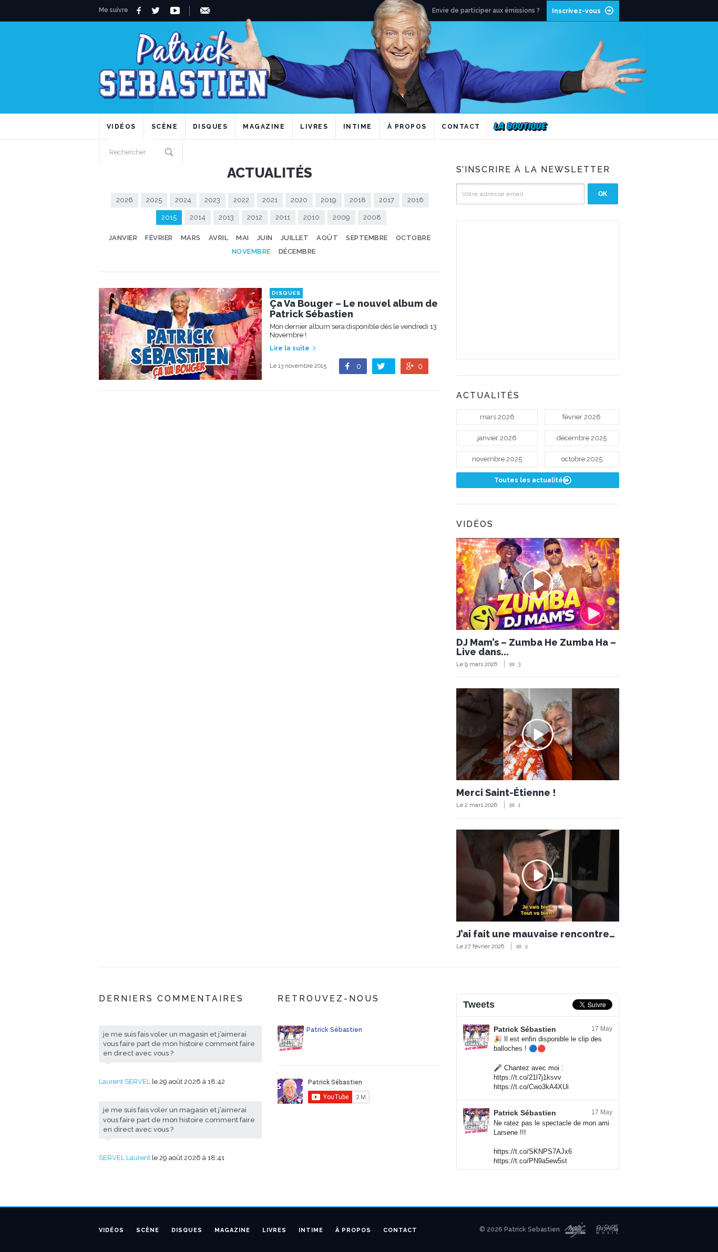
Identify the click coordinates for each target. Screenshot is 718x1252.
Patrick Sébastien (525, 1029)
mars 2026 (497, 417)
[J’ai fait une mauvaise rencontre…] (537, 876)
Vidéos (121, 126)
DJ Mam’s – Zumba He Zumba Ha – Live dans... (536, 647)
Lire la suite (290, 348)
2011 (282, 217)
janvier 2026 (497, 438)
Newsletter (206, 10)
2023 (212, 200)
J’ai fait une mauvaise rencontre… (535, 934)
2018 (358, 200)
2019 (328, 200)
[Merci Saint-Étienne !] (537, 734)
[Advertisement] (538, 288)
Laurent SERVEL (124, 1081)
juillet (295, 238)
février (159, 238)
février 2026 (581, 417)
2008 (372, 217)
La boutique (520, 126)
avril (219, 238)
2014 (198, 217)
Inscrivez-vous (576, 11)
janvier (123, 238)
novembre (251, 251)
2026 (124, 200)
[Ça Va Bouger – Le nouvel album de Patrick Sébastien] (180, 374)
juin (265, 238)
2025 (154, 200)
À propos (407, 126)
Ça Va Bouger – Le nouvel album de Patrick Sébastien (354, 308)
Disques (210, 126)
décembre (297, 251)
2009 (341, 217)
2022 (241, 200)
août (327, 238)
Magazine (264, 126)
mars (191, 238)
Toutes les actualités (530, 480)
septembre (367, 238)
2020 (299, 200)
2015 (169, 217)
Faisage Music (607, 1230)
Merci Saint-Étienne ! (506, 793)
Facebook (140, 10)
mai (242, 238)
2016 (415, 200)
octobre (413, 238)
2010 (311, 217)
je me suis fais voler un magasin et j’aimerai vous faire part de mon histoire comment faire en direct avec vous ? (179, 1043)
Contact (461, 126)
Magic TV (575, 1230)
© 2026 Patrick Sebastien (519, 1229)
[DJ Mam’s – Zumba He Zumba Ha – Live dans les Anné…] (537, 584)
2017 (386, 200)
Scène (164, 126)
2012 (254, 217)
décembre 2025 (582, 438)
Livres (314, 126)
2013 (226, 217)
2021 (270, 200)
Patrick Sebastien (359, 60)
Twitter (158, 10)
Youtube (176, 10)
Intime (357, 126)
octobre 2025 (581, 459)
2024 (183, 200)
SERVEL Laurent (124, 1158)
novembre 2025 (497, 459)
